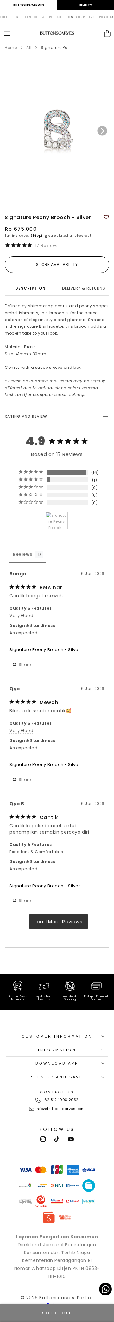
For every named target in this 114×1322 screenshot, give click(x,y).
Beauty (85, 5)
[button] (7, 33)
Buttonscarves (28, 5)
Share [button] (24, 664)
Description (30, 288)
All (28, 47)
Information (57, 1050)
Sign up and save (57, 1077)
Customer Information (57, 1036)
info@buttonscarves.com (60, 1108)
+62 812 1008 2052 (60, 1099)
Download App (57, 1063)
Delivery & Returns (83, 288)
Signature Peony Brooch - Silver (45, 650)
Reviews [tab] (22, 554)
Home (11, 47)
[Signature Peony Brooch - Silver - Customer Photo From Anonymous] (56, 521)
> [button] (58, 921)
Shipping (39, 235)
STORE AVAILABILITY (57, 264)
